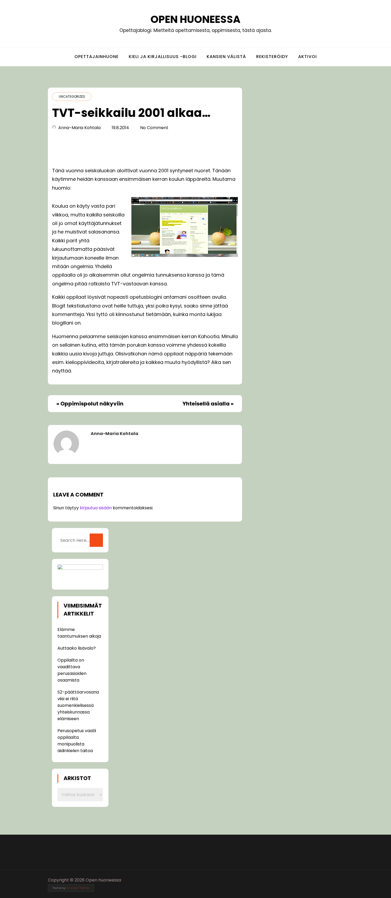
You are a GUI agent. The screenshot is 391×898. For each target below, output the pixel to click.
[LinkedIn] (339, 880)
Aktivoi (307, 57)
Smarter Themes (78, 888)
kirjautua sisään (96, 508)
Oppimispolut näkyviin (91, 403)
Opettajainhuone (96, 57)
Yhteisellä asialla (206, 403)
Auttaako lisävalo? (76, 648)
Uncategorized (72, 96)
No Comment (154, 128)
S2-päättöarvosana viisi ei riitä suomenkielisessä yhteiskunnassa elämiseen (78, 705)
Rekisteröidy (272, 57)
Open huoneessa (195, 19)
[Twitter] (329, 880)
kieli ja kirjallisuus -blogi (163, 57)
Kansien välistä (226, 57)
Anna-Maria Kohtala (79, 128)
